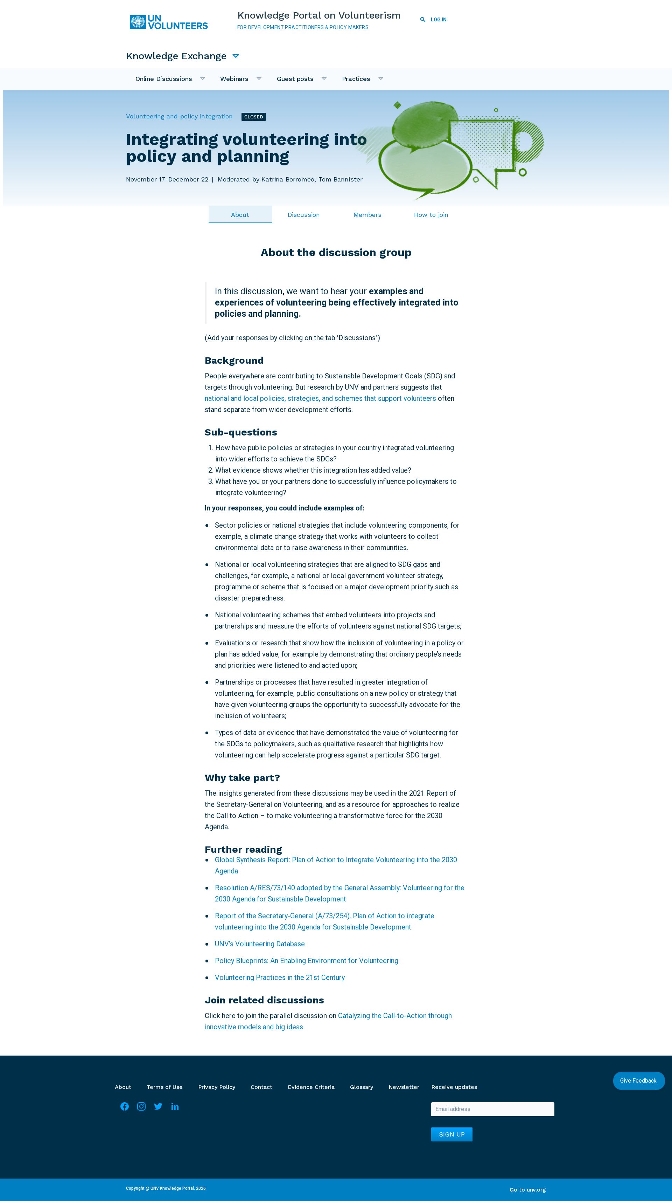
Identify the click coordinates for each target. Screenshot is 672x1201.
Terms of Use (165, 1087)
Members (368, 214)
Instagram (141, 1109)
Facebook (124, 1109)
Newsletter (403, 1087)
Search (422, 21)
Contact (261, 1087)
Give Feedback (639, 1080)
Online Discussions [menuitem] (159, 82)
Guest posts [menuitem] (290, 82)
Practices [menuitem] (351, 82)
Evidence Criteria (311, 1087)
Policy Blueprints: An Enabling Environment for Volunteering (306, 960)
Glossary (361, 1087)
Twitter (158, 1109)
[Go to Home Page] (172, 22)
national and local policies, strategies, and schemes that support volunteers (321, 398)
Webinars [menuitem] (229, 82)
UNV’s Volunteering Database (260, 944)
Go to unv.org (528, 1189)
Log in (439, 19)
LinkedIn (175, 1109)
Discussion (304, 214)
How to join (431, 214)
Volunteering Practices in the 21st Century (280, 977)
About (240, 214)
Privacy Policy (216, 1087)
